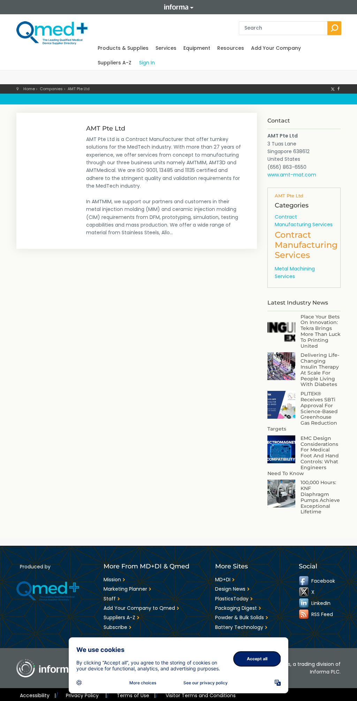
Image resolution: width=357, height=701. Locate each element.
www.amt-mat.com (291, 174)
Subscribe (115, 627)
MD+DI (222, 579)
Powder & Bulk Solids (239, 617)
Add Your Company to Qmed (139, 608)
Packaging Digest (236, 608)
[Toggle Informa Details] (178, 7)
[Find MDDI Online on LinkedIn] (304, 603)
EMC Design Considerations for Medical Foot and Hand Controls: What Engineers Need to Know (303, 455)
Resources (230, 48)
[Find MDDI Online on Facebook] (304, 580)
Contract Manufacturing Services (304, 220)
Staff (110, 598)
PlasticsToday (232, 598)
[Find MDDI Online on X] (304, 592)
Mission (112, 579)
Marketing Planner (125, 588)
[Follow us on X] (332, 89)
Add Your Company (276, 48)
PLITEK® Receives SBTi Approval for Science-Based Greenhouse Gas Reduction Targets (302, 411)
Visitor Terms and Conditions (201, 695)
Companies (51, 89)
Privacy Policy (86, 695)
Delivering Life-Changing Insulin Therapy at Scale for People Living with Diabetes (320, 369)
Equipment (196, 48)
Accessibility (38, 695)
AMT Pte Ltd (79, 89)
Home (29, 89)
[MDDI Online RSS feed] (304, 614)
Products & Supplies (123, 48)
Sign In (147, 62)
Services (165, 48)
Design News (230, 588)
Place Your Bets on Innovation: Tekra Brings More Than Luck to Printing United (321, 331)
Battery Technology (239, 627)
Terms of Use (136, 695)
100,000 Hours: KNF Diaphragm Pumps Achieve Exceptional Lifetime (320, 497)
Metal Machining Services (295, 272)
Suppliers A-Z (114, 62)
